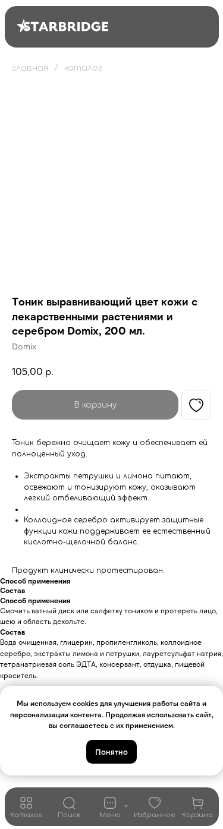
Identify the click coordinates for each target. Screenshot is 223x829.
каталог (83, 68)
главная (30, 68)
